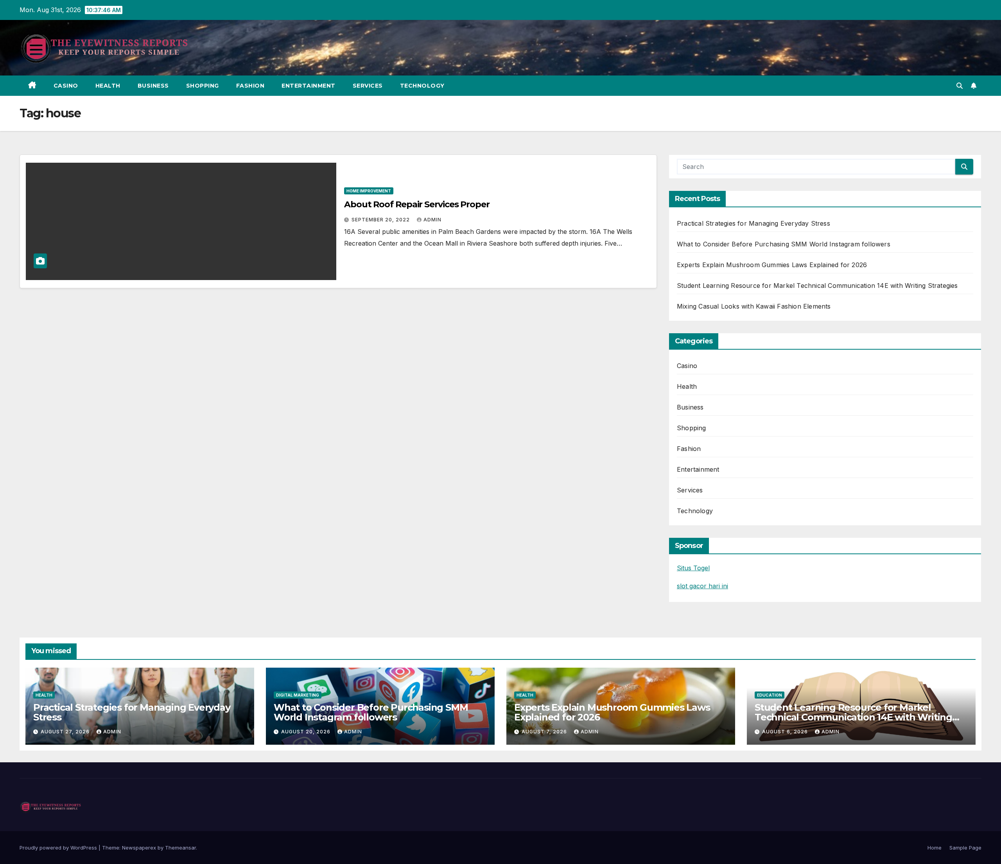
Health (107, 85)
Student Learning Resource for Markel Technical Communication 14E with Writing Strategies (817, 285)
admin (432, 220)
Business (153, 85)
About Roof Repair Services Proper (417, 204)
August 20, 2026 (306, 732)
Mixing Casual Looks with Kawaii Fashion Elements (754, 306)
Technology (422, 85)
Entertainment (308, 85)
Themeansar (180, 847)
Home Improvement (368, 191)
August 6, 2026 (785, 732)
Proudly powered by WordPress (59, 847)
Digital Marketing (297, 695)
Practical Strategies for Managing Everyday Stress (753, 223)
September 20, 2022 (381, 220)
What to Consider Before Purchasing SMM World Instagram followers (783, 244)
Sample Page (965, 847)
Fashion (250, 85)
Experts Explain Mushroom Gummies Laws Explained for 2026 (772, 265)
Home (934, 847)
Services (368, 85)
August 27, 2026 (66, 732)
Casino (66, 85)
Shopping (202, 85)
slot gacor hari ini (702, 586)
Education (769, 695)
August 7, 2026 (545, 732)
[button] (959, 86)
